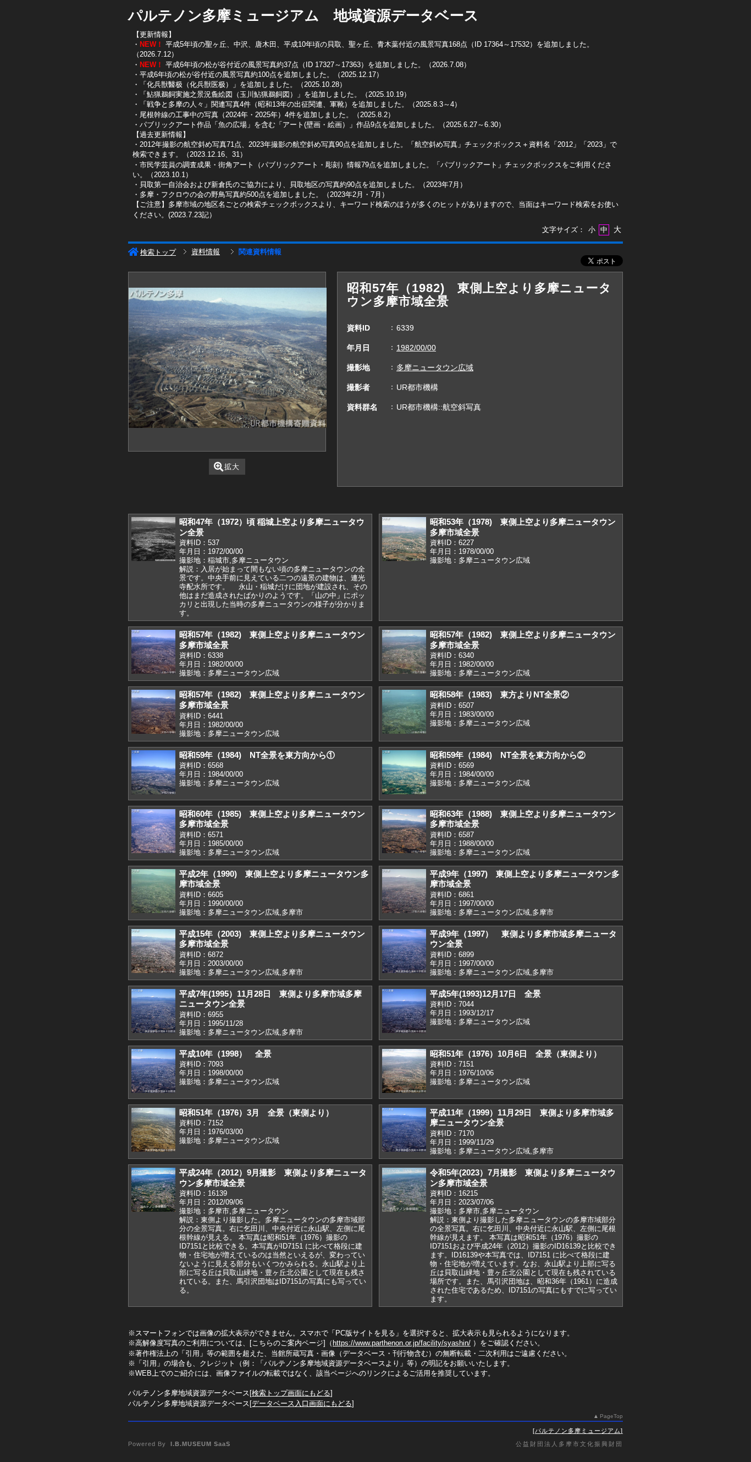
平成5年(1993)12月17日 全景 (485, 993)
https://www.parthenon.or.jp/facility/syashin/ (402, 1343)
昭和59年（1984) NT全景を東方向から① (257, 755)
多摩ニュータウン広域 (434, 367)
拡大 (232, 467)
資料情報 (205, 252)
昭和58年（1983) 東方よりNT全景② (499, 694)
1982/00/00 (416, 347)
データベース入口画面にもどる (302, 1403)
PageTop (611, 1416)
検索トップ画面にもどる (291, 1393)
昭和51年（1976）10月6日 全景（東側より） (515, 1053)
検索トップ (158, 252)
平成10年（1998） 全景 (225, 1053)
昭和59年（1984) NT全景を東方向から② (508, 755)
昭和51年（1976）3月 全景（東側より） (256, 1112)
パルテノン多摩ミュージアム (578, 1430)
